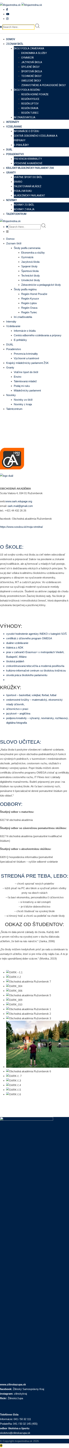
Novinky (11, 200)
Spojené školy (30, 66)
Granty (11, 172)
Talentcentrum (16, 214)
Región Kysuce (30, 99)
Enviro (18, 181)
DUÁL (9, 149)
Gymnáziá (27, 57)
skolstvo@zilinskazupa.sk (15, 1432)
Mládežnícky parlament (29, 195)
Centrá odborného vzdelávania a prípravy (37, 335)
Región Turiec (30, 112)
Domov (10, 39)
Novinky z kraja (24, 209)
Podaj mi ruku (23, 191)
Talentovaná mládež (27, 186)
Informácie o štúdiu (26, 131)
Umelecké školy (31, 80)
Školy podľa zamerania (29, 48)
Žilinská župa (15, 1398)
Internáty (12, 122)
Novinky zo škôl (24, 204)
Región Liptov (30, 103)
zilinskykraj (20, 1393)
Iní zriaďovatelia (24, 117)
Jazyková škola (31, 62)
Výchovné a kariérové (28, 163)
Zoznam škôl (14, 43)
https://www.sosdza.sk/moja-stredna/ (21, 526)
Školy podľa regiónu (27, 89)
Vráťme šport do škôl (28, 177)
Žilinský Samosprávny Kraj (28, 1389)
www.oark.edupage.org (18, 501)
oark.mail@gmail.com (20, 505)
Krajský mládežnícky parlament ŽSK (30, 168)
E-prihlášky (21, 145)
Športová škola (31, 71)
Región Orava (29, 108)
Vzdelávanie (14, 126)
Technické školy (31, 76)
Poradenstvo (15, 154)
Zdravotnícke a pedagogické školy (43, 85)
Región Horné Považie (35, 94)
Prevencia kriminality (28, 158)
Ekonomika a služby (34, 53)
